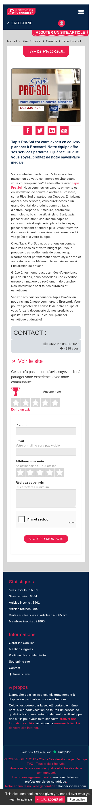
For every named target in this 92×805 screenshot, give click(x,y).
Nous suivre (21, 674)
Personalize (77, 799)
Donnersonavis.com (72, 786)
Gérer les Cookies (21, 643)
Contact (14, 668)
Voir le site (30, 361)
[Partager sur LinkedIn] (52, 130)
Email (20, 441)
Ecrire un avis (20, 409)
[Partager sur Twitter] (40, 130)
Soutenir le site (19, 661)
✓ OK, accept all (50, 799)
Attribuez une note (30, 461)
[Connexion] (61, 22)
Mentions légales (21, 649)
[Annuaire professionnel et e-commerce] (21, 11)
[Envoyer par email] (64, 130)
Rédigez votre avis (30, 482)
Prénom (21, 425)
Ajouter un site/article (60, 32)
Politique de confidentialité (27, 655)
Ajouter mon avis (46, 539)
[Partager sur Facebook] (27, 130)
